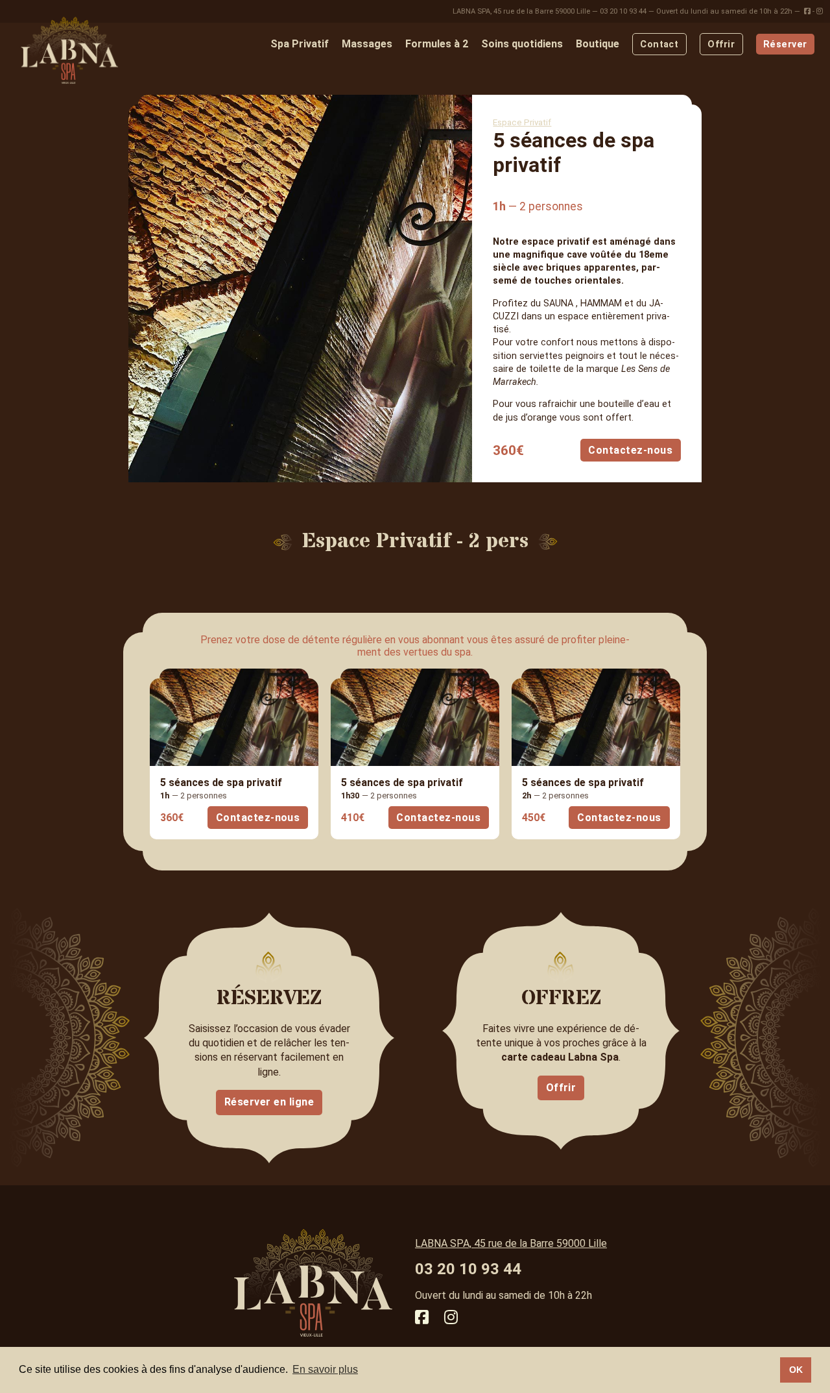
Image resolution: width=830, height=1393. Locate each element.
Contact (659, 44)
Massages (367, 44)
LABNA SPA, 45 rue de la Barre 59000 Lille (521, 11)
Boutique (597, 44)
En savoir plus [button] (325, 1369)
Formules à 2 (436, 44)
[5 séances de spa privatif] (234, 717)
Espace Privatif (522, 122)
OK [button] (796, 1369)
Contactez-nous (630, 450)
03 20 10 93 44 (623, 11)
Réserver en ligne (269, 1102)
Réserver (785, 44)
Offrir (721, 44)
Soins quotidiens (522, 44)
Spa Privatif (299, 44)
